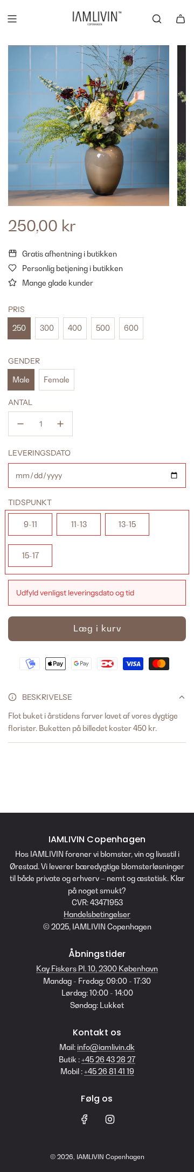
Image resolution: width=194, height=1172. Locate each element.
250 (19, 327)
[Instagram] (110, 1119)
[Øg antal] (60, 424)
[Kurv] (180, 19)
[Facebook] (84, 1119)
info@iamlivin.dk (106, 1047)
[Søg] (157, 19)
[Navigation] (12, 19)
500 (103, 327)
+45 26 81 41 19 (109, 1071)
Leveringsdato (39, 453)
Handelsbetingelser (97, 914)
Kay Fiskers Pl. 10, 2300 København (97, 968)
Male (21, 379)
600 (131, 327)
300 (47, 327)
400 (75, 327)
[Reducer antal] (20, 424)
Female (57, 379)
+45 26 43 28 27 (108, 1059)
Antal (20, 402)
